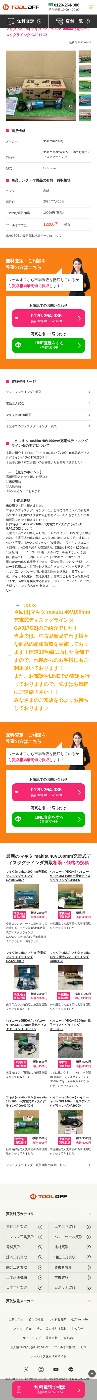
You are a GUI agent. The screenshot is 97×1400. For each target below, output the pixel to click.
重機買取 (61, 1277)
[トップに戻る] (20, 7)
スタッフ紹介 (23, 1328)
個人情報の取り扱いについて (29, 1347)
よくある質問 (57, 1319)
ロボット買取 (64, 1288)
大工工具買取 (16, 1288)
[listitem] (85, 57)
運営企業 (51, 1338)
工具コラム (16, 1319)
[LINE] (70, 1369)
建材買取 (61, 1247)
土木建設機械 (16, 1277)
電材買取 (13, 1247)
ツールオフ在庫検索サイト (48, 1356)
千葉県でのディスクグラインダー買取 (31, 426)
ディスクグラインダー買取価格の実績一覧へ (36, 1165)
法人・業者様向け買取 (51, 1328)
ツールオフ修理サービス (70, 1347)
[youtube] (55, 1369)
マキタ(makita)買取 (19, 415)
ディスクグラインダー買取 (24, 392)
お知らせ (77, 1328)
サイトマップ (32, 1338)
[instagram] (41, 1369)
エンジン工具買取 (20, 1237)
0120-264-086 (64, 7)
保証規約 (68, 1338)
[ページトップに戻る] (92, 1373)
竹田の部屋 (36, 1319)
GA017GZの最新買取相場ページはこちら (33, 236)
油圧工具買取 (64, 1257)
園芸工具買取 (16, 1267)
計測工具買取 (16, 1257)
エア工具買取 (64, 1227)
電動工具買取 (15, 403)
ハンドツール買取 (68, 1237)
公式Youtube (80, 1319)
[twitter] (26, 1369)
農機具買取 (63, 1267)
